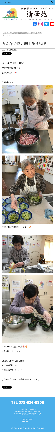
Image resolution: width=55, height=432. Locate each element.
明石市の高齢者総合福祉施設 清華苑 (27, 14)
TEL (52, 3)
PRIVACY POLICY (27, 419)
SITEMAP (25, 422)
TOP (22, 33)
